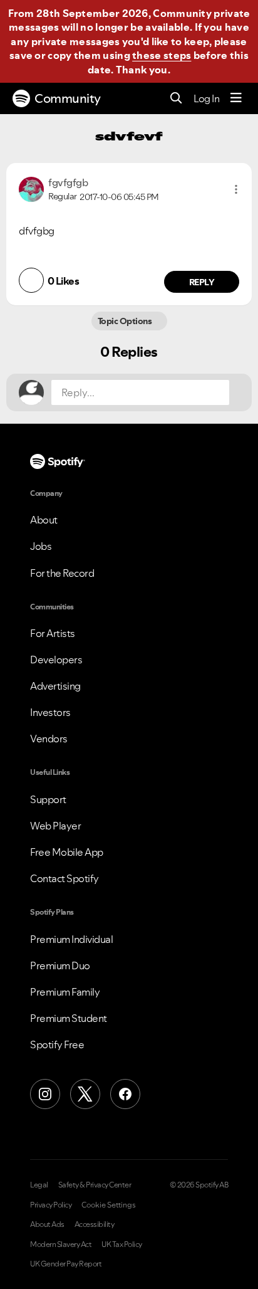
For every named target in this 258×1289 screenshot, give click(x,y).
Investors (50, 712)
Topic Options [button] (125, 321)
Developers (56, 659)
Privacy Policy (50, 1205)
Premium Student (68, 1018)
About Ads (47, 1224)
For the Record (62, 573)
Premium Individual (71, 939)
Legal (39, 1185)
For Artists (52, 633)
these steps (161, 55)
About (44, 520)
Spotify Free (57, 1044)
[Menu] (236, 98)
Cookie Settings (108, 1205)
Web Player (55, 826)
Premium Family (65, 992)
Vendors (49, 738)
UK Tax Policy (121, 1244)
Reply (202, 282)
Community (67, 98)
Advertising (55, 686)
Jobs (40, 546)
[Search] (176, 99)
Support (48, 799)
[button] (236, 189)
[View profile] (31, 188)
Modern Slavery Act (60, 1244)
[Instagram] (45, 1094)
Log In (206, 98)
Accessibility (95, 1224)
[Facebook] (125, 1094)
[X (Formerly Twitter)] (85, 1094)
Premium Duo (60, 965)
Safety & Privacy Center (95, 1185)
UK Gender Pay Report (65, 1264)
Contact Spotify (64, 878)
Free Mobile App (66, 852)
